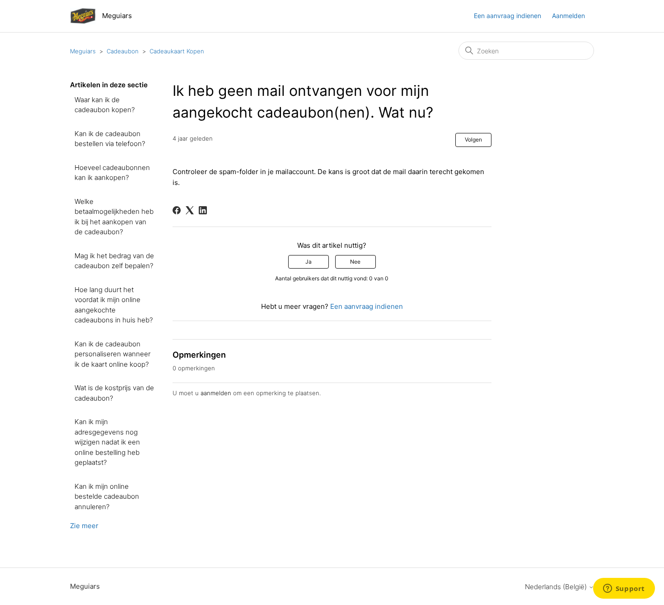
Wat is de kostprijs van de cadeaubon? (114, 392)
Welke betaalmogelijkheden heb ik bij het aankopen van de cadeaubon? (114, 216)
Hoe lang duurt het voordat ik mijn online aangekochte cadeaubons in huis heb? (114, 305)
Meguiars (83, 51)
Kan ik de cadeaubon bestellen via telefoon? (110, 138)
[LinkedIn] (203, 210)
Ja (308, 261)
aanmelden (216, 393)
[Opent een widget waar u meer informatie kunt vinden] (624, 589)
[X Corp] (190, 210)
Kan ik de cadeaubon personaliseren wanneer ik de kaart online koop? (112, 354)
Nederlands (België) (557, 587)
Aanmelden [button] (568, 15)
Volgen (473, 139)
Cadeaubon (123, 51)
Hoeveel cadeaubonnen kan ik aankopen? (112, 172)
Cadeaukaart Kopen (177, 51)
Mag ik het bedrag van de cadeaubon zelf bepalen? (114, 260)
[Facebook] (177, 210)
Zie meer (84, 525)
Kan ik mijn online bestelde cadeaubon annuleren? (107, 496)
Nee (355, 261)
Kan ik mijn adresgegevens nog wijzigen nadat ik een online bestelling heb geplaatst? (107, 442)
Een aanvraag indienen (507, 15)
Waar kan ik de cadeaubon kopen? (105, 104)
